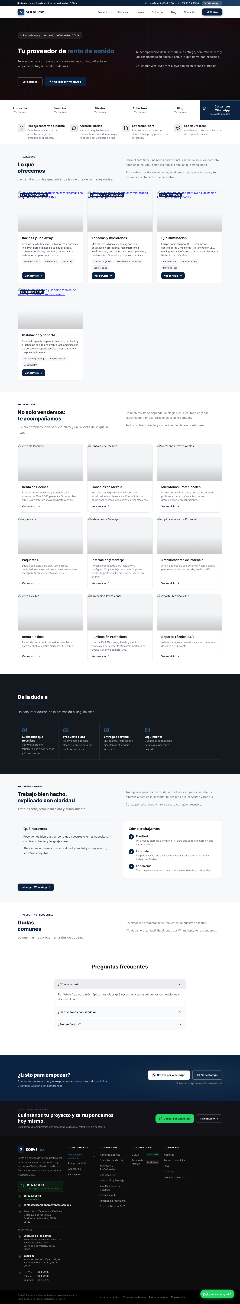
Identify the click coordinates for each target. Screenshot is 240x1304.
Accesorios (74, 1168)
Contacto (189, 12)
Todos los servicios (174, 1160)
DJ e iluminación (174, 238)
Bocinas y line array (37, 238)
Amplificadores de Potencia (110, 1188)
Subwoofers (51, 261)
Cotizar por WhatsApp (67, 81)
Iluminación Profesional (113, 1200)
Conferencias (100, 267)
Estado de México (145, 1162)
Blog (173, 12)
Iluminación (74, 1174)
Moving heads (170, 267)
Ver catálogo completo (75, 1156)
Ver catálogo (30, 81)
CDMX (145, 1154)
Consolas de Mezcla (111, 1160)
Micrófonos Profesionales (107, 1167)
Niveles (140, 12)
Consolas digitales (102, 261)
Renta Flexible (108, 1195)
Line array (67, 261)
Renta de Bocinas (110, 1154)
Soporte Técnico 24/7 (112, 1206)
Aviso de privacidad (109, 1297)
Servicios (122, 12)
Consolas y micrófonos (109, 238)
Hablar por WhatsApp (34, 887)
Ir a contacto (207, 1118)
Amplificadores (57, 358)
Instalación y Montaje (112, 1180)
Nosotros (169, 1154)
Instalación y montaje (34, 358)
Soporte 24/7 (30, 365)
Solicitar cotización (174, 1177)
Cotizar (214, 12)
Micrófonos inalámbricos (129, 261)
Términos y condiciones (134, 1297)
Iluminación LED (189, 261)
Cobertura (157, 12)
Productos (104, 12)
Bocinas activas (32, 261)
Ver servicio (32, 275)
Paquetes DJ (169, 261)
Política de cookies (158, 1297)
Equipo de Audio (77, 1163)
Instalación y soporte (38, 335)
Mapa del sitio (178, 1297)
